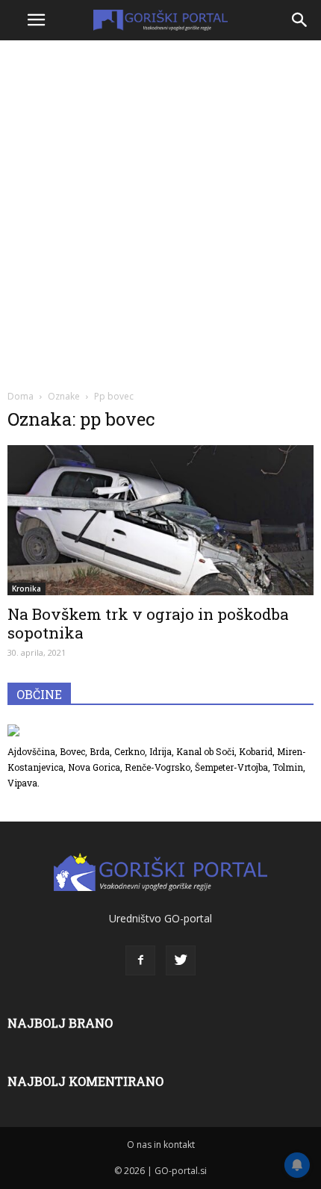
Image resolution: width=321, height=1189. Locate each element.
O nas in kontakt (161, 1144)
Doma (20, 396)
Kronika (26, 588)
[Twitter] (181, 960)
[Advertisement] (160, 212)
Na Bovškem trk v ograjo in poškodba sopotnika (148, 623)
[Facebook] (140, 960)
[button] (300, 20)
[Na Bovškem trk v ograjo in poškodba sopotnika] (160, 520)
